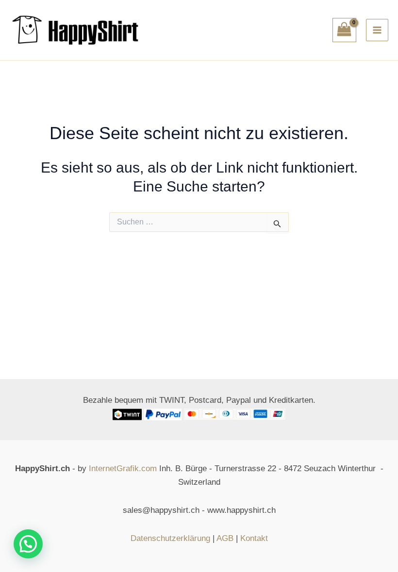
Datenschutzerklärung (170, 538)
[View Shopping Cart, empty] (344, 30)
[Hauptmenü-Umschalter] (377, 30)
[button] (28, 543)
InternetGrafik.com (123, 468)
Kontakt (254, 538)
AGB (224, 538)
